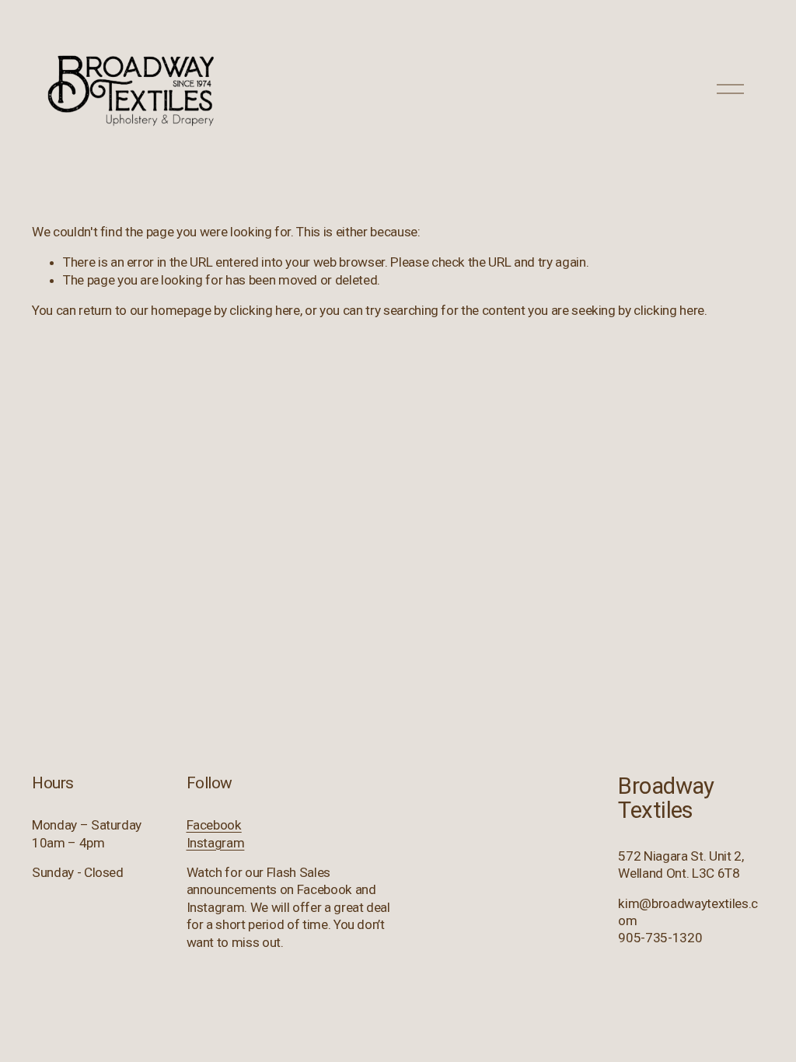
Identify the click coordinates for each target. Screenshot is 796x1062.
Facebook (214, 825)
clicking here (264, 310)
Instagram (216, 843)
